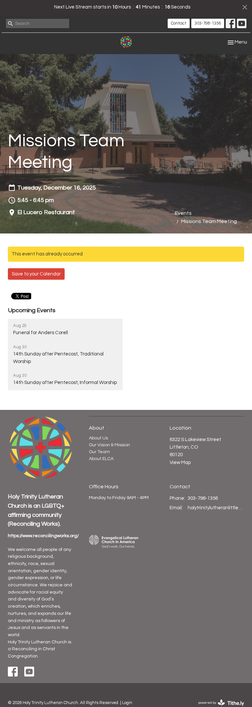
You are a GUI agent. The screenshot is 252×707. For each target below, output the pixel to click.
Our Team (99, 452)
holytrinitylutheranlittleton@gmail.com (216, 507)
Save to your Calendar (36, 274)
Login (127, 702)
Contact (178, 23)
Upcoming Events (31, 310)
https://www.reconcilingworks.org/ (43, 536)
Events (183, 213)
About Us (98, 438)
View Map (180, 462)
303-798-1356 (208, 23)
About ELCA (101, 458)
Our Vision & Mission (109, 445)
